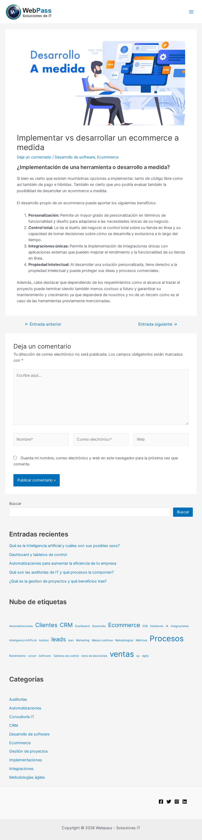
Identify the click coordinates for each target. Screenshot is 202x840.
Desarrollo (99, 626)
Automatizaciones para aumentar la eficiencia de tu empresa (62, 563)
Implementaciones (25, 760)
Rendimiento (17, 656)
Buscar (15, 503)
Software (45, 656)
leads (58, 639)
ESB (145, 626)
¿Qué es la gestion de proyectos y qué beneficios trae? (58, 581)
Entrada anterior (43, 324)
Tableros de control (66, 656)
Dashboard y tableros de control (38, 554)
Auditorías (18, 699)
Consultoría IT (21, 716)
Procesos (167, 638)
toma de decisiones (94, 656)
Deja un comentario (34, 157)
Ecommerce (107, 157)
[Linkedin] (184, 801)
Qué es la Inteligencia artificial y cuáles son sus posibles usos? (64, 545)
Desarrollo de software (75, 157)
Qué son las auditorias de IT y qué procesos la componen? (61, 572)
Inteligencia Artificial (23, 640)
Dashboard (82, 626)
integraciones (180, 626)
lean (71, 640)
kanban (44, 640)
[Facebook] (161, 801)
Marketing (82, 640)
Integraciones (21, 768)
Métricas (141, 640)
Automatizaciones (21, 626)
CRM (66, 625)
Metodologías (124, 640)
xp (138, 656)
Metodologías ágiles (27, 777)
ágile (145, 656)
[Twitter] (168, 801)
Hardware (156, 626)
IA (167, 626)
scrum (32, 656)
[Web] (161, 440)
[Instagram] (176, 801)
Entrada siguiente (157, 324)
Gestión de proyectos (28, 751)
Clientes (46, 625)
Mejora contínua (102, 640)
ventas (122, 654)
